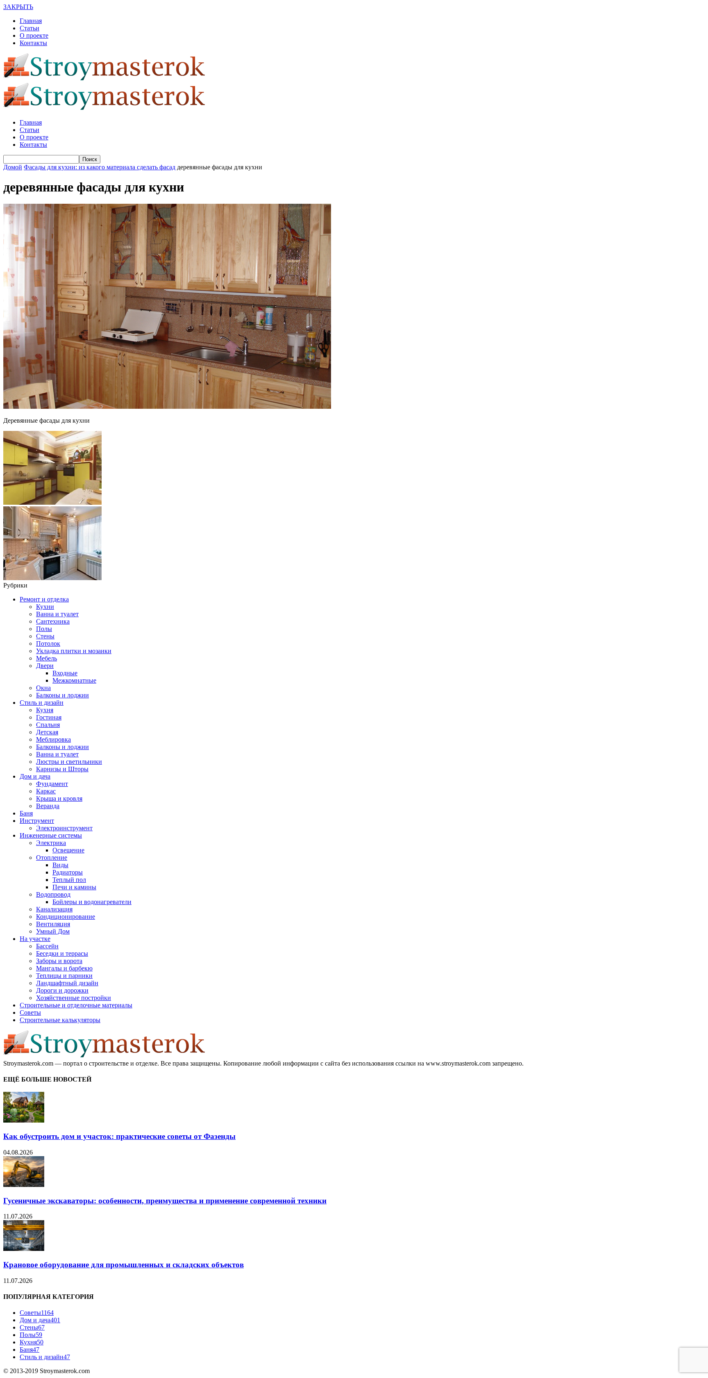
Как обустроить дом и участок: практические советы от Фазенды (119, 1136)
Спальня (48, 724)
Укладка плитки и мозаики (73, 650)
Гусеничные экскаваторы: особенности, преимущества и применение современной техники (165, 1200)
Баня (26, 813)
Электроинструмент (64, 828)
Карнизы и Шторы (62, 768)
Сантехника (53, 621)
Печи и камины (74, 887)
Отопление (51, 857)
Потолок (48, 643)
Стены (45, 636)
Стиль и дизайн (42, 702)
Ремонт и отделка (44, 599)
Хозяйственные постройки (73, 997)
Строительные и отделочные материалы (76, 1005)
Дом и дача (35, 776)
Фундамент (52, 783)
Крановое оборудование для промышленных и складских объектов (123, 1264)
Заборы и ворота (59, 960)
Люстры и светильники (69, 761)
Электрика (51, 842)
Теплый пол (69, 879)
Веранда (47, 805)
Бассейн (47, 946)
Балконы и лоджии (62, 695)
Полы (44, 628)
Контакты (33, 42)
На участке (35, 938)
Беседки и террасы (62, 953)
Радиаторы (67, 872)
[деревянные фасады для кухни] (167, 406)
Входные (64, 673)
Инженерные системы (51, 835)
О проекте (34, 35)
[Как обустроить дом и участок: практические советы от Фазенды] (23, 1120)
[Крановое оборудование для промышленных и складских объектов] (23, 1248)
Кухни (45, 606)
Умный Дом (53, 931)
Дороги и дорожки (62, 990)
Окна (43, 687)
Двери (45, 665)
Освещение (68, 850)
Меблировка (53, 739)
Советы (30, 1012)
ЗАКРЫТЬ (18, 6)
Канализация (54, 909)
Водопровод (53, 894)
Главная (31, 20)
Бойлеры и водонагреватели (92, 901)
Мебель (46, 658)
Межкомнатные (74, 680)
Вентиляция (53, 923)
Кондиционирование (65, 916)
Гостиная (48, 717)
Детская (47, 732)
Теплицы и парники (64, 975)
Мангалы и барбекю (64, 968)
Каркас (46, 791)
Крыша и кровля (59, 798)
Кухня (44, 709)
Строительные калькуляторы (60, 1019)
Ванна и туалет (57, 613)
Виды (60, 864)
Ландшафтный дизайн (67, 982)
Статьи (29, 28)
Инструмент (37, 820)
